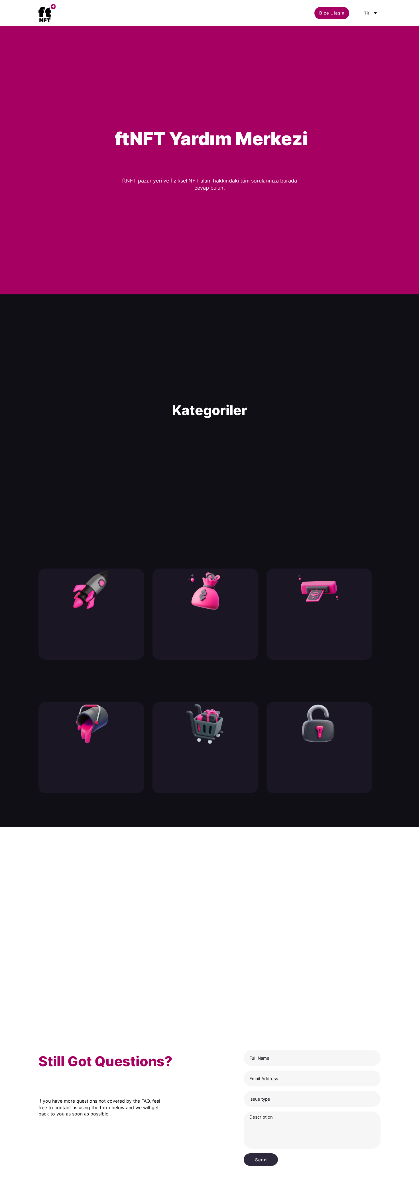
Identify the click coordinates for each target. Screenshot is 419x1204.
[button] (331, 13)
